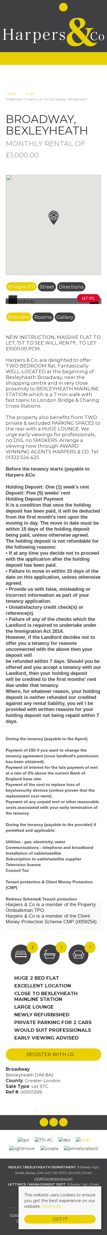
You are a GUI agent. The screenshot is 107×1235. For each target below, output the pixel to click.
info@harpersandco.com (53, 1179)
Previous (14, 303)
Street (47, 287)
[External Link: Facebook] (44, 8)
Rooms (43, 317)
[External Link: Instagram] (54, 8)
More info (51, 1206)
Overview (19, 317)
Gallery (64, 317)
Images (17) (21, 286)
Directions (71, 287)
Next (95, 303)
